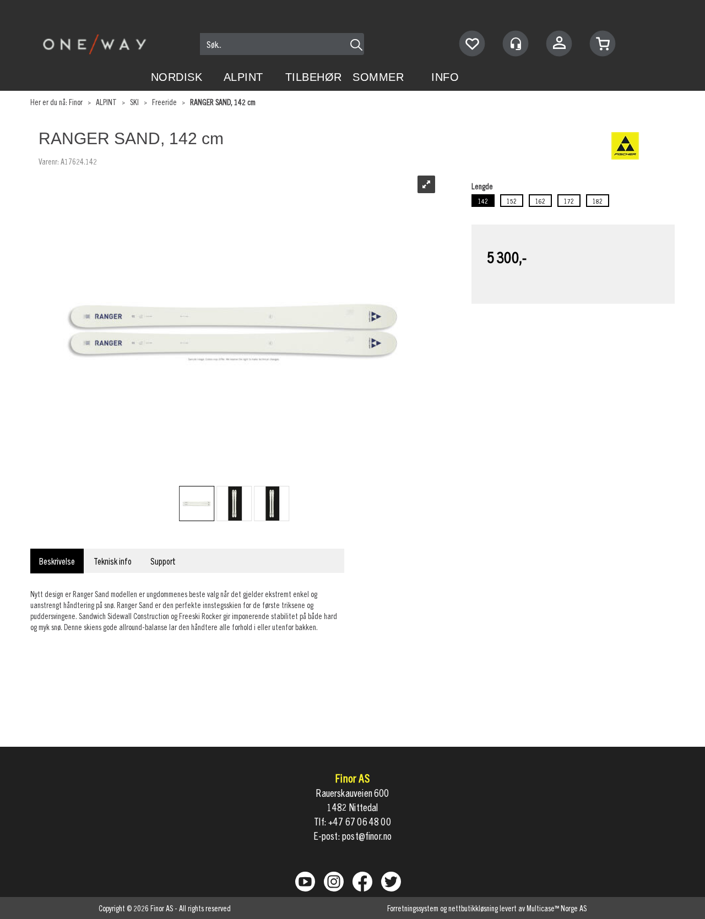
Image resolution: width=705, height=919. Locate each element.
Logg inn (559, 44)
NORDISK (177, 77)
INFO (445, 77)
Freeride (164, 102)
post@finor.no (367, 835)
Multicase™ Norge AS (557, 908)
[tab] (57, 561)
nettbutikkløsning (473, 908)
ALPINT (243, 77)
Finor (76, 102)
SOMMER (378, 77)
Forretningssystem (412, 908)
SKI (134, 102)
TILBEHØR (313, 77)
